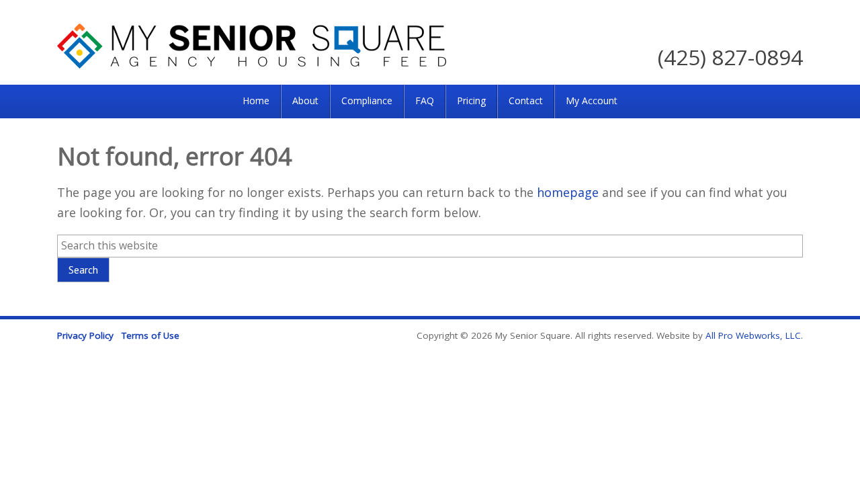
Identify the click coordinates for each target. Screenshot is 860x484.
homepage (568, 192)
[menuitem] (256, 101)
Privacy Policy (85, 335)
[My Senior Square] (251, 64)
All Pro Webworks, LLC (753, 335)
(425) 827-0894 (730, 56)
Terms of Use (150, 335)
